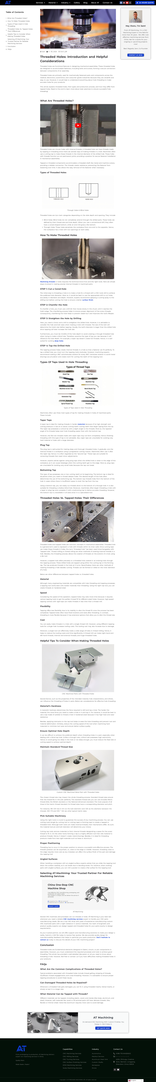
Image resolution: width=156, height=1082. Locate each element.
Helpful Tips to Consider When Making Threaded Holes (19, 35)
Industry (64, 3)
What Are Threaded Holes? (17, 18)
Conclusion (11, 46)
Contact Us (107, 3)
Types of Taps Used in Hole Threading (18, 25)
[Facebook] (121, 2)
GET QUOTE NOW (103, 1028)
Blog (85, 3)
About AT (95, 3)
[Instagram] (114, 1069)
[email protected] (122, 1056)
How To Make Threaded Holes (19, 21)
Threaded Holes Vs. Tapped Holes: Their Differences (20, 30)
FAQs (9, 49)
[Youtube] (127, 2)
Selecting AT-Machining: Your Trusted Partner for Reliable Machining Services (18, 41)
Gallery (77, 3)
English (133, 1080)
